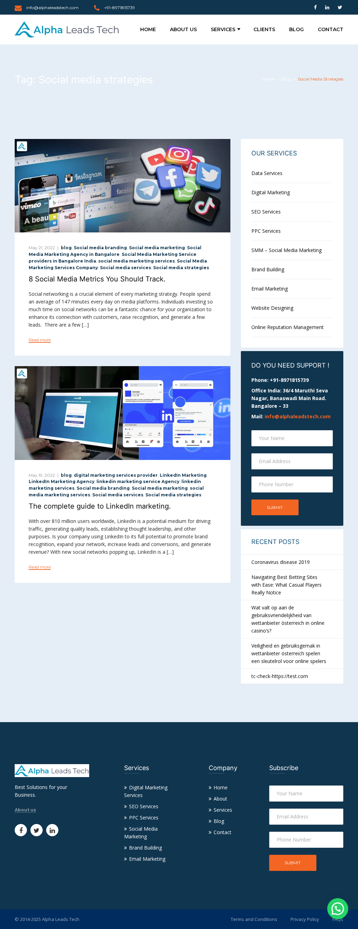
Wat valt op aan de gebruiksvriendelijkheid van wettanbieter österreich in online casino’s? (287, 619)
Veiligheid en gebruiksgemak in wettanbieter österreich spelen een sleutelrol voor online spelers (288, 653)
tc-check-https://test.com (279, 676)
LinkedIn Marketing (183, 475)
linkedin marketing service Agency (137, 481)
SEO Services (266, 211)
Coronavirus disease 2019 (280, 562)
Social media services (125, 267)
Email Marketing (269, 288)
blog (66, 247)
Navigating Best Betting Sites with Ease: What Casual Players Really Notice (286, 585)
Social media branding (100, 247)
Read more (40, 339)
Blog (296, 29)
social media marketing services (136, 261)
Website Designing (272, 308)
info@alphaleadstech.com (52, 7)
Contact (330, 29)
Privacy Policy (305, 919)
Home (148, 29)
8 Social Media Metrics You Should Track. (97, 279)
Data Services (266, 173)
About (220, 798)
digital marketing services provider (116, 475)
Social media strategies (181, 267)
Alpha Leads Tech (60, 919)
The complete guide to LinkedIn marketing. (100, 506)
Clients (264, 29)
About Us (183, 29)
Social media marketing (157, 247)
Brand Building (267, 269)
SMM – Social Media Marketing (286, 250)
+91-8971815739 (119, 7)
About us (25, 810)
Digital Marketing (270, 192)
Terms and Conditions (254, 919)
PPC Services (266, 231)
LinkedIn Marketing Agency (61, 481)
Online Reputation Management (287, 327)
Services (223, 29)
